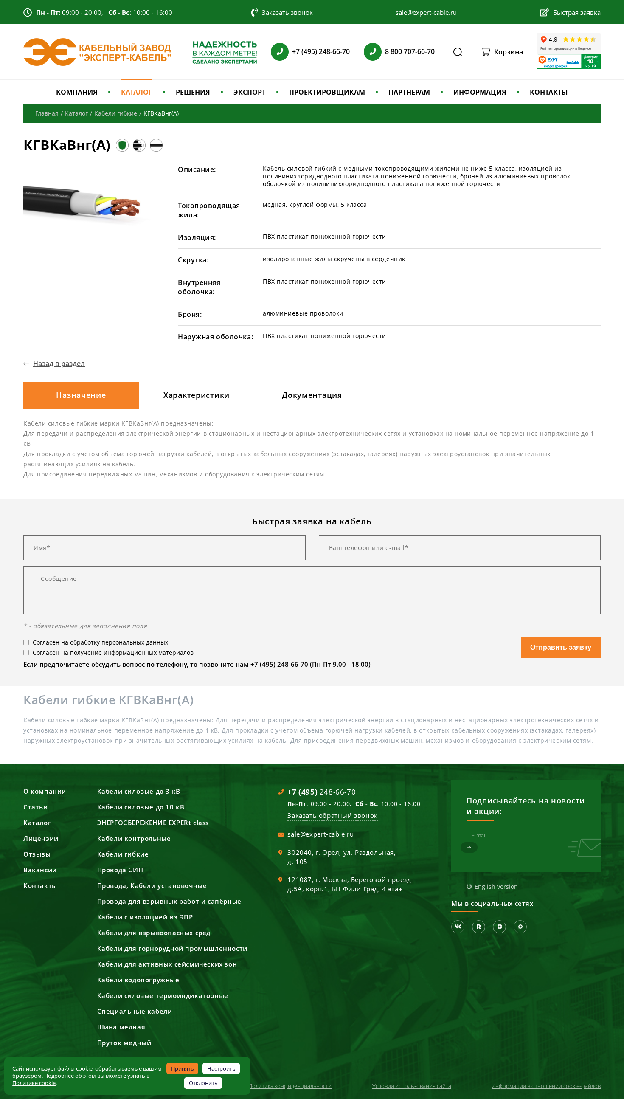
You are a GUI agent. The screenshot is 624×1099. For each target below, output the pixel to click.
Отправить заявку (560, 647)
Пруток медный (124, 1042)
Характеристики (196, 395)
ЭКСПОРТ (249, 92)
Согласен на (100, 642)
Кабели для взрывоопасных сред (154, 932)
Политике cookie (34, 1083)
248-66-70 (321, 792)
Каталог (37, 822)
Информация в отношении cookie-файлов (546, 1086)
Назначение (81, 395)
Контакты (40, 885)
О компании (44, 791)
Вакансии (40, 869)
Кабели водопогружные (138, 979)
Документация (312, 395)
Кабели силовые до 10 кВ (141, 807)
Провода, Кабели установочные (152, 885)
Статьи (35, 807)
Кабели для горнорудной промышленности (172, 948)
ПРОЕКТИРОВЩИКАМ (327, 92)
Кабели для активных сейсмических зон (167, 964)
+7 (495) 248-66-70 (321, 51)
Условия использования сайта (411, 1086)
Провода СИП (120, 869)
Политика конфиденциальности (290, 1086)
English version (496, 886)
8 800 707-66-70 (410, 51)
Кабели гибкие (123, 854)
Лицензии (41, 838)
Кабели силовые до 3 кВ (138, 791)
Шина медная (121, 1027)
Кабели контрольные (134, 838)
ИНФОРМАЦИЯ (479, 92)
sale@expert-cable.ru (320, 834)
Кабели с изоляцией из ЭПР (145, 917)
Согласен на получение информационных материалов (113, 652)
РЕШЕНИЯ (193, 92)
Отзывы (37, 854)
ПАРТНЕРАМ (409, 92)
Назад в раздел (59, 363)
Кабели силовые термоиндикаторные (162, 995)
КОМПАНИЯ (77, 92)
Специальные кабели (134, 1011)
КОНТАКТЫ (549, 92)
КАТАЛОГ (136, 92)
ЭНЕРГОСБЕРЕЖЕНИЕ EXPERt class (153, 822)
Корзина (508, 52)
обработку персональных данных (119, 642)
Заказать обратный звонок (332, 815)
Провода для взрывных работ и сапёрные (169, 901)
